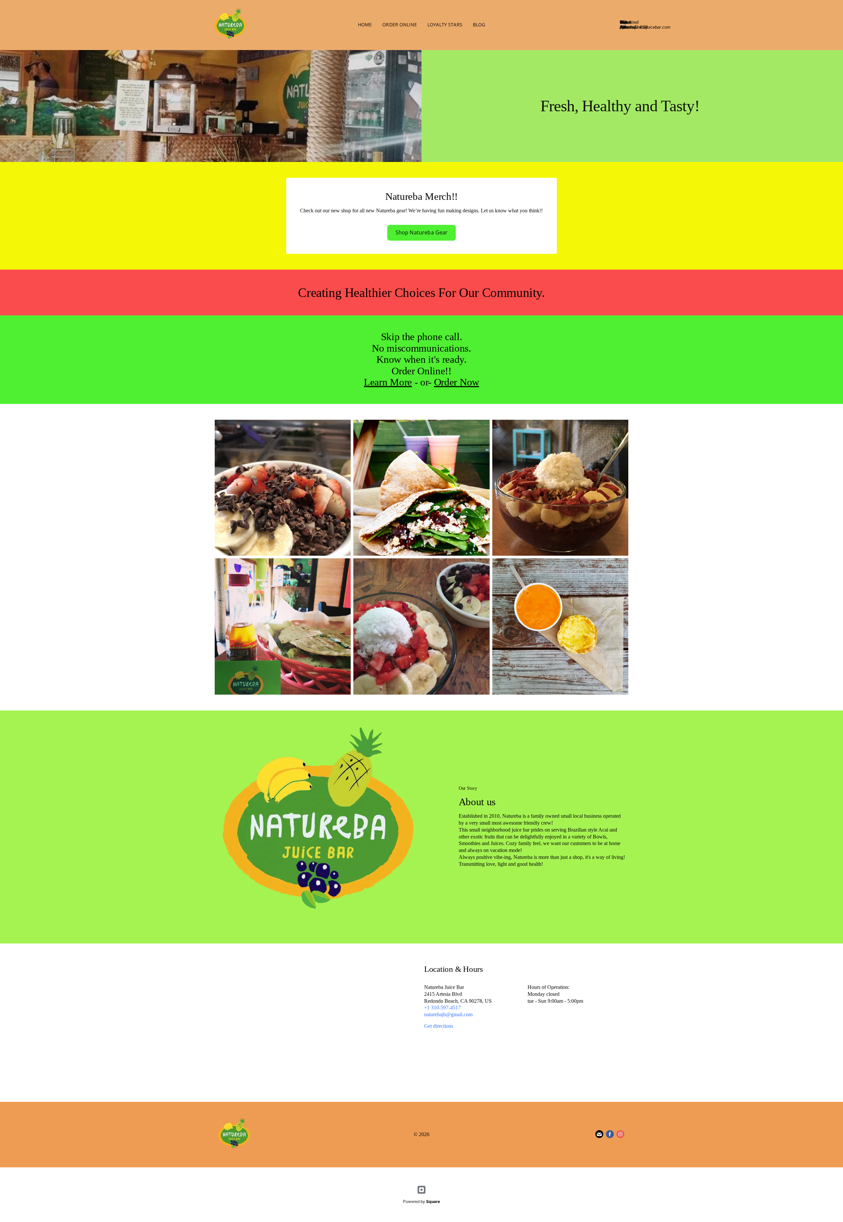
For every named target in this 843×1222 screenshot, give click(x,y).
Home (365, 24)
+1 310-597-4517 (442, 1007)
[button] (421, 233)
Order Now (456, 382)
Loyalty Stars (444, 24)
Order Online (399, 24)
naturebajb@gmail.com (448, 1014)
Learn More (388, 382)
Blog (479, 24)
